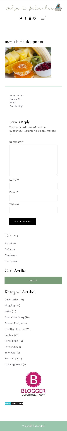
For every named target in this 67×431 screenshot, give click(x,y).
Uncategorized (13, 364)
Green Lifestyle (14, 323)
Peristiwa (10, 346)
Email (13, 192)
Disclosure (11, 255)
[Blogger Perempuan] (33, 383)
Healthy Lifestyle (15, 329)
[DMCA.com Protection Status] (14, 403)
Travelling (11, 358)
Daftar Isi (10, 249)
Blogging (10, 305)
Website (14, 204)
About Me (10, 243)
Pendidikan (11, 340)
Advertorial (11, 299)
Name (14, 180)
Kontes (9, 335)
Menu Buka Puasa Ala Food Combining (16, 101)
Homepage (11, 261)
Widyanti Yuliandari (33, 425)
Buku (8, 311)
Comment (16, 141)
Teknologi (10, 352)
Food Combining (14, 317)
